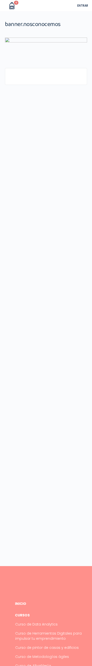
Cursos (22, 615)
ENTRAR (82, 5)
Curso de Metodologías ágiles (42, 656)
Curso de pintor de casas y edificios (47, 647)
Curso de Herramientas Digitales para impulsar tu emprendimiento (48, 636)
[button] (4, 5)
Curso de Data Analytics (36, 624)
